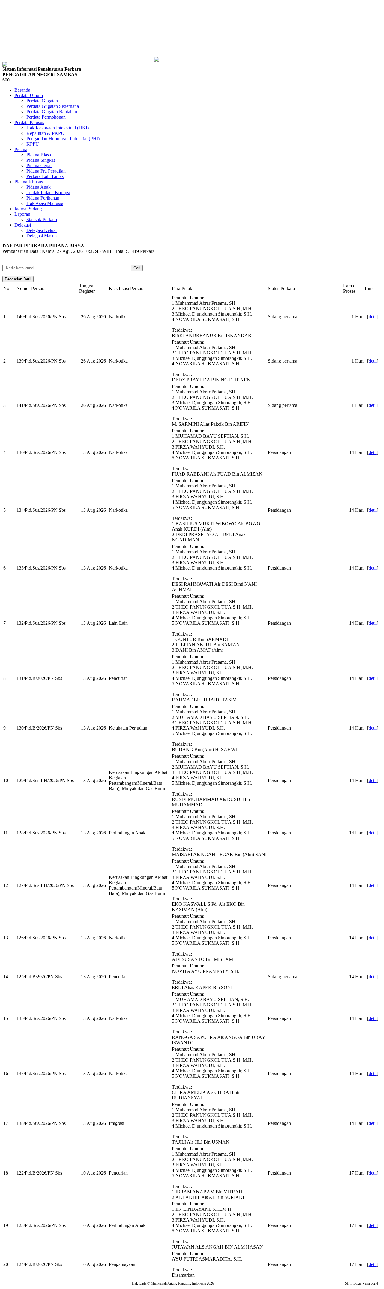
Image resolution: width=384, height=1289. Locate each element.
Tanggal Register (87, 288)
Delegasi (22, 224)
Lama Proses (349, 288)
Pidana (20, 149)
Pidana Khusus (28, 181)
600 (6, 79)
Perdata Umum (28, 95)
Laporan (22, 214)
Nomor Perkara (31, 288)
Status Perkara (281, 288)
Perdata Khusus (29, 122)
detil (373, 316)
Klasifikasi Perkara (127, 288)
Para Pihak (182, 288)
